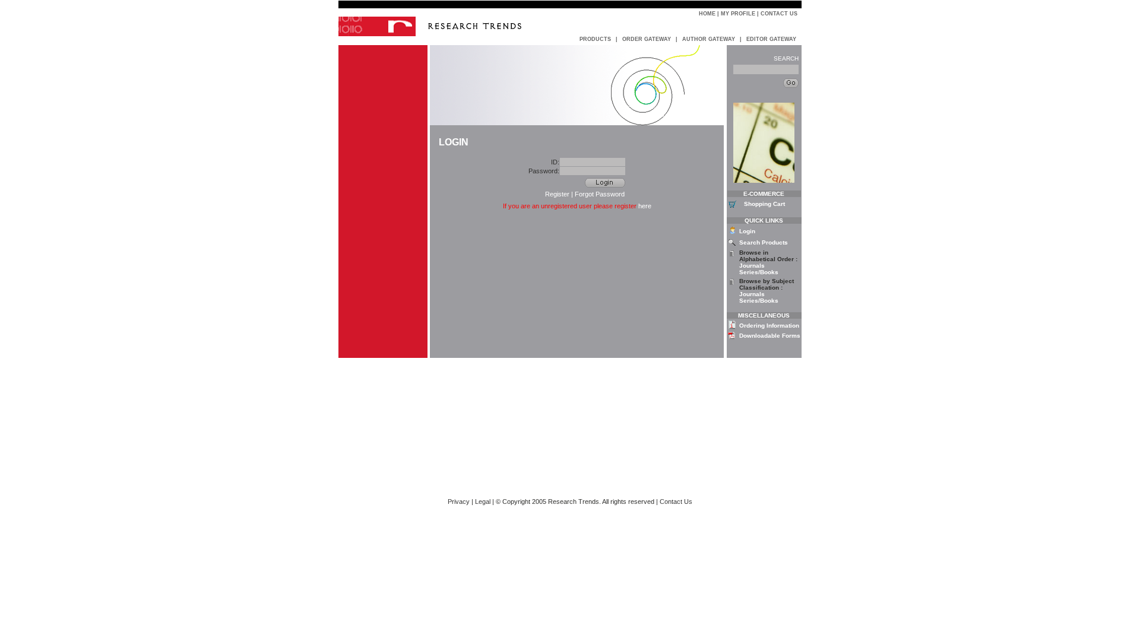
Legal (482, 501)
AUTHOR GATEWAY (708, 39)
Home (707, 14)
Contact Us (779, 14)
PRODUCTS (595, 39)
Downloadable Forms (769, 335)
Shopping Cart (764, 204)
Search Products (763, 242)
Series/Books (758, 272)
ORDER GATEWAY (646, 39)
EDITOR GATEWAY (771, 39)
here (644, 206)
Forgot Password (600, 194)
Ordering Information (769, 325)
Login (747, 231)
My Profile (738, 14)
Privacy (459, 501)
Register (557, 194)
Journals (752, 265)
